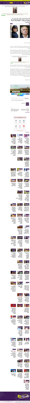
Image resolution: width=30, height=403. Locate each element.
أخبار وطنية (11, 2)
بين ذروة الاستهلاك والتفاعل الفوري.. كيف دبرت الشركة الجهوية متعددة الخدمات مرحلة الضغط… (26, 198)
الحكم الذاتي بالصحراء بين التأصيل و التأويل (26, 342)
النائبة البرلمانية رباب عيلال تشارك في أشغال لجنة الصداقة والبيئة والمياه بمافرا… (20, 255)
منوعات (15, 282)
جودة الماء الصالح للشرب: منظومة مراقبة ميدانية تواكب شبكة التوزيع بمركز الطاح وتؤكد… (19, 232)
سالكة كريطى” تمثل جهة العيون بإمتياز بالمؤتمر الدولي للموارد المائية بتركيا (26, 365)
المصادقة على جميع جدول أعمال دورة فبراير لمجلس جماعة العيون (19, 321)
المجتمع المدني (14, 179)
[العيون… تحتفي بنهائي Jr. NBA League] (20, 283)
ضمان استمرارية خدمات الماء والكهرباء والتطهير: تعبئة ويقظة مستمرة (13, 276)
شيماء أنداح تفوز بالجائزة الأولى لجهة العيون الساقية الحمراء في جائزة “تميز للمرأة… (13, 344)
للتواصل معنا (28, 0)
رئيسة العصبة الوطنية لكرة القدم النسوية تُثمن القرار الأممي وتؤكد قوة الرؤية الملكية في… (27, 386)
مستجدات (28, 191)
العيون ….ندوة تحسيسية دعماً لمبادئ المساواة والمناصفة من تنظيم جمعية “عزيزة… (26, 355)
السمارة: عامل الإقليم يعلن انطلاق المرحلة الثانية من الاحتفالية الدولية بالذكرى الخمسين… (26, 398)
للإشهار (26, 0)
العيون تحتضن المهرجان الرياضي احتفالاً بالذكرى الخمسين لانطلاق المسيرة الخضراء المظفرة (26, 375)
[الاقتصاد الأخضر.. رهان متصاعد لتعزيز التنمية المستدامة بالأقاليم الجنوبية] (26, 180)
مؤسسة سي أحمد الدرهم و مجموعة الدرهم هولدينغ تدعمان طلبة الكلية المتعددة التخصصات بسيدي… (20, 243)
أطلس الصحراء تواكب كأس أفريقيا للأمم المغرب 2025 (20, 343)
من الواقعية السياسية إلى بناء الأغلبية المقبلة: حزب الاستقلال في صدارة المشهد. (13, 322)
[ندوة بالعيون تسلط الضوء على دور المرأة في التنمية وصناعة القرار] (20, 204)
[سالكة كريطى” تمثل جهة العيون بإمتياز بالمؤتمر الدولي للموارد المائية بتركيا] (26, 360)
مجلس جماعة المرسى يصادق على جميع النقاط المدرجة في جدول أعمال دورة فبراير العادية (26, 322)
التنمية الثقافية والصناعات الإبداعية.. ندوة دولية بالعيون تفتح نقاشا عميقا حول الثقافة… (13, 255)
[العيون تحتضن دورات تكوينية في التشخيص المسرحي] (26, 237)
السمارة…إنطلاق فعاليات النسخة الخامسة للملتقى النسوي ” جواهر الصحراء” (19, 365)
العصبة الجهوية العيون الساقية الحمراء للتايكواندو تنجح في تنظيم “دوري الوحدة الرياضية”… (13, 242)
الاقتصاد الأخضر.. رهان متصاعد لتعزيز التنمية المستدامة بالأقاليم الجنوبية (26, 184)
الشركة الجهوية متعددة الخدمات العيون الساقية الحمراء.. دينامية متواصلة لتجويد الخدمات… (26, 288)
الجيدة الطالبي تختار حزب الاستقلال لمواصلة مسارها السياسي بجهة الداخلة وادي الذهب (26, 141)
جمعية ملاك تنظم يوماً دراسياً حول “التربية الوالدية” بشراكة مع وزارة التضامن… (13, 355)
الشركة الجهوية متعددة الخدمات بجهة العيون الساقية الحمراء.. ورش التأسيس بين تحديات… (20, 266)
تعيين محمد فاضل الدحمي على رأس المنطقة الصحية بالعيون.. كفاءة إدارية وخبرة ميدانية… (13, 141)
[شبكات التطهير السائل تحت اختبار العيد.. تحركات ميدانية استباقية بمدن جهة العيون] (26, 204)
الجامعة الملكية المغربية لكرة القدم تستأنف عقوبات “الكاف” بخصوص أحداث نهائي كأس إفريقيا (13, 310)
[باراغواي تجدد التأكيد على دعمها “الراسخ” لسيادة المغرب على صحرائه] (20, 392)
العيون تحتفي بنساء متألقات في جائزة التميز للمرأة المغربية (27, 332)
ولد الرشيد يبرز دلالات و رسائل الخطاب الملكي (20, 384)
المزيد (4, 2)
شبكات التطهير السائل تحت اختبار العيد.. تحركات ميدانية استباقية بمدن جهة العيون (26, 208)
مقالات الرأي (20, 304)
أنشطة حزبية (7, 2)
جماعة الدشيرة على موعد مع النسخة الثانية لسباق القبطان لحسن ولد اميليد (20, 151)
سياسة (14, 2)
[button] (28, 94)
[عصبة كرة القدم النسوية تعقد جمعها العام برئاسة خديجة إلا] (13, 180)
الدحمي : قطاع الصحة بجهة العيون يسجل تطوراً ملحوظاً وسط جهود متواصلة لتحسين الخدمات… (20, 185)
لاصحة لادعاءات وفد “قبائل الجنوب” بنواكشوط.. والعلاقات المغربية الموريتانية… (26, 255)
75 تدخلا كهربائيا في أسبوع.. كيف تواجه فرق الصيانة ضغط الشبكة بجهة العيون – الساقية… (13, 220)
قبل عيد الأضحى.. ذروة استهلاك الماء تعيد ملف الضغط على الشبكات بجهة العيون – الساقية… (19, 220)
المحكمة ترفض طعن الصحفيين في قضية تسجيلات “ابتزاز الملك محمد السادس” (25, 110)
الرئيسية (21, 2)
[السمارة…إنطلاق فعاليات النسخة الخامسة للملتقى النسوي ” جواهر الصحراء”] (20, 360)
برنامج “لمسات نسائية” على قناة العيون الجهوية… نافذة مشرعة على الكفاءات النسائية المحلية (19, 299)
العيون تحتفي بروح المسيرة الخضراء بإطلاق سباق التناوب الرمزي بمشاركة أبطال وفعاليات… (13, 386)
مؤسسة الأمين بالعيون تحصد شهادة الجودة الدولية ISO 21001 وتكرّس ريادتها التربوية (27, 277)
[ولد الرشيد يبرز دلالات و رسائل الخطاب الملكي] (20, 381)
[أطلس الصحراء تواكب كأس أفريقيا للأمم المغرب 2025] (20, 339)
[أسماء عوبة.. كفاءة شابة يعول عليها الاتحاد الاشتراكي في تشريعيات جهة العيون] (20, 135)
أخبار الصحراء (17, 2)
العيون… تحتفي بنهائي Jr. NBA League (20, 286)
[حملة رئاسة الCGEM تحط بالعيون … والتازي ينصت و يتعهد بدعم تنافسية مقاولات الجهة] (26, 261)
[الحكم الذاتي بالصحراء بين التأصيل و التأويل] (26, 339)
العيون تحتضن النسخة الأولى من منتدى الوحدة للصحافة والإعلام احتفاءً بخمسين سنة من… (19, 355)
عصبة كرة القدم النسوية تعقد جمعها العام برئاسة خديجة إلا (13, 184)
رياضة (15, 146)
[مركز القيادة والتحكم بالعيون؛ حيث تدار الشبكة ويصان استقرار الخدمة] (20, 169)
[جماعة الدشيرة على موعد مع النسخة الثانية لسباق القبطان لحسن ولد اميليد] (20, 147)
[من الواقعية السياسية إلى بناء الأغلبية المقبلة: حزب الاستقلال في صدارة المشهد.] (13, 317)
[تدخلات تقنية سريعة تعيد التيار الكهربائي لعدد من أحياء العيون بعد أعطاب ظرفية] (26, 226)
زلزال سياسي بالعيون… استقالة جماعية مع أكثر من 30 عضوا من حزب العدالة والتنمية (26, 220)
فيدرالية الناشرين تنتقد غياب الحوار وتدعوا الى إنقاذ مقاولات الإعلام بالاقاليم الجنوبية (13, 174)
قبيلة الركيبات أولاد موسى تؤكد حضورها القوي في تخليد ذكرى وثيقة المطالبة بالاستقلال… (20, 333)
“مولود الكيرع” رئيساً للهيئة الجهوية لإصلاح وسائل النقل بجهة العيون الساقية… (13, 209)
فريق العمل (24, 0)
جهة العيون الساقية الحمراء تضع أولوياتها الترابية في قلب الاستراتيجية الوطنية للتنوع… (26, 164)
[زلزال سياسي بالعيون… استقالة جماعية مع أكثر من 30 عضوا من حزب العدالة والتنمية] (26, 215)
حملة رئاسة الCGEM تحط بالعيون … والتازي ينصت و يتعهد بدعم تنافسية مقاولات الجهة (26, 266)
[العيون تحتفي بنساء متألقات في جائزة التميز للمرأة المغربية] (26, 327)
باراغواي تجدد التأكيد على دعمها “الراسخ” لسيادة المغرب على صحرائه (20, 397)
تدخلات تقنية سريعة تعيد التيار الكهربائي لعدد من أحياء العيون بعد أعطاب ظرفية (26, 231)
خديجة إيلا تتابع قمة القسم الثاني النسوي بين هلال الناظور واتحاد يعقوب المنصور (26, 299)
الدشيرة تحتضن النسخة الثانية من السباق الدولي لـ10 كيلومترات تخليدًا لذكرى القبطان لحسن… (26, 152)
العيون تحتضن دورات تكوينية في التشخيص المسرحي (27, 241)
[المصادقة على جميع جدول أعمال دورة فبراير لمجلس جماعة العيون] (20, 317)
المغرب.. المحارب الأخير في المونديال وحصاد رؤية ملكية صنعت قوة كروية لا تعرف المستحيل (13, 152)
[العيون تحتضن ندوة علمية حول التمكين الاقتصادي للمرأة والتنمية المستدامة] (20, 272)
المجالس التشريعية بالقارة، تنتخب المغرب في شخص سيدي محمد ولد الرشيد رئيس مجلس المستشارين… (13, 288)
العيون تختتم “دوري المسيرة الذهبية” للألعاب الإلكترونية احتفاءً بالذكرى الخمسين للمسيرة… (19, 375)
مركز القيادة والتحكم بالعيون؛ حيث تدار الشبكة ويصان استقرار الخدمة (20, 174)
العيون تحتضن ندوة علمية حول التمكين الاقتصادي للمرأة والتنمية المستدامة (19, 277)
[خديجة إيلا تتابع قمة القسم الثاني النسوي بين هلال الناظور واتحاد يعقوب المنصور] (26, 294)
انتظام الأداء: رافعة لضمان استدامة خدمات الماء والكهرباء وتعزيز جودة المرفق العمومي (26, 174)
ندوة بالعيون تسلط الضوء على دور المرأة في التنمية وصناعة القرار (19, 208)
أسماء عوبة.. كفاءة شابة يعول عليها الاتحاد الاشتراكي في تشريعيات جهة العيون (19, 140)
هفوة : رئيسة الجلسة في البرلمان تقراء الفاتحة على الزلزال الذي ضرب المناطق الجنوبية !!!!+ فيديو (15, 110)
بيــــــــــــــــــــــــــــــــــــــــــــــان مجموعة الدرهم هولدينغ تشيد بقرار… (13, 374)
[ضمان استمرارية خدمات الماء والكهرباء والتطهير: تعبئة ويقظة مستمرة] (13, 272)
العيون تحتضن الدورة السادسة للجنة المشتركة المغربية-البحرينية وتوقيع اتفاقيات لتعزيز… (26, 310)
